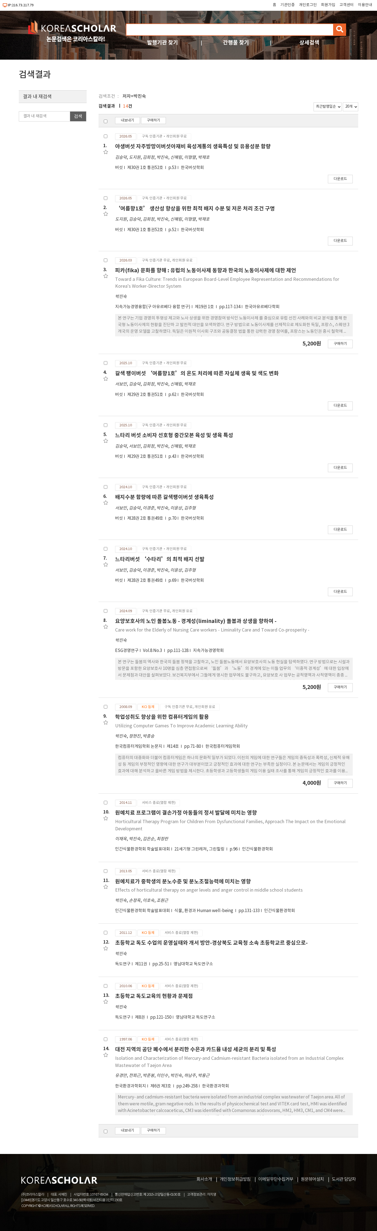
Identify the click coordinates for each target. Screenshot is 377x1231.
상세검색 (309, 42)
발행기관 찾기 (162, 42)
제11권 (141, 964)
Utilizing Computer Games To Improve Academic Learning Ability (181, 725)
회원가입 (328, 5)
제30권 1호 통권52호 (145, 167)
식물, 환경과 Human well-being (204, 910)
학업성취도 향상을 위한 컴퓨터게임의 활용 (162, 717)
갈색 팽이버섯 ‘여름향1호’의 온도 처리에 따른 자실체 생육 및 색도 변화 (197, 373)
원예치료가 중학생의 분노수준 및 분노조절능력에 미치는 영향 (183, 881)
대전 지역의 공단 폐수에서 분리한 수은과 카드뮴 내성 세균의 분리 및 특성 (195, 1049)
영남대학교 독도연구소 (193, 964)
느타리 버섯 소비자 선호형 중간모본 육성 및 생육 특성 (174, 435)
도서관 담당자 (344, 1179)
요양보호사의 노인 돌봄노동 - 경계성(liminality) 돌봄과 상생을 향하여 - (196, 621)
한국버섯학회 (192, 167)
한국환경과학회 (215, 1086)
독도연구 (123, 964)
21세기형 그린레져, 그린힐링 (199, 849)
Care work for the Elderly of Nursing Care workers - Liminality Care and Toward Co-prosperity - (212, 630)
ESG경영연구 (127, 650)
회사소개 (204, 1179)
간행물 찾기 (236, 42)
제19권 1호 (205, 307)
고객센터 (346, 5)
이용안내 (365, 5)
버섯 (119, 167)
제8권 (140, 1017)
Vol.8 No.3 (153, 650)
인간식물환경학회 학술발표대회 (142, 849)
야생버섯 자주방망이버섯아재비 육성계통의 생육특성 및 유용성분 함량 (193, 146)
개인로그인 (308, 5)
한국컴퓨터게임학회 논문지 (138, 746)
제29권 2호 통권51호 (145, 394)
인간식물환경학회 (257, 849)
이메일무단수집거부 (275, 1179)
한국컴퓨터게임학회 (222, 746)
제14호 (173, 746)
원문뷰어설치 (312, 1179)
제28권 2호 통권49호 (145, 518)
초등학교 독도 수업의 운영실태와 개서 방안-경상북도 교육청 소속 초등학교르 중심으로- (211, 943)
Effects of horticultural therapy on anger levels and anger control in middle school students (209, 890)
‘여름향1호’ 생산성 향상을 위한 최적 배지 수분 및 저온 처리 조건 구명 (195, 208)
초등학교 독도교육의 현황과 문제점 (154, 996)
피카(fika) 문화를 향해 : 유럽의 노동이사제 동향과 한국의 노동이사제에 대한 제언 (205, 270)
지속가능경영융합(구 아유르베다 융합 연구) (152, 307)
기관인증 (287, 5)
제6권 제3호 (161, 1086)
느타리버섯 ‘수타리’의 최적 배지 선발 (160, 559)
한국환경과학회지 (130, 1086)
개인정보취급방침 (235, 1179)
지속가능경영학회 (208, 650)
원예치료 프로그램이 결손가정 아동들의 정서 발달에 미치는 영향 (186, 813)
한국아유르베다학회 (262, 307)
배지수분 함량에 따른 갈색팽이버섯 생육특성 (164, 497)
